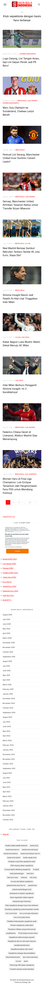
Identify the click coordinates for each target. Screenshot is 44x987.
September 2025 (9, 657)
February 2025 (8, 689)
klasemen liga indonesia (22, 901)
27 (30, 502)
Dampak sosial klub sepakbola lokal (21, 861)
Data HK (6, 834)
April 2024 (6, 736)
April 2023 (6, 792)
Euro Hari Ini (7, 582)
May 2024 (6, 731)
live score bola (11, 913)
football (36, 869)
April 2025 (6, 680)
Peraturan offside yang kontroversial (21, 929)
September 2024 (9, 712)
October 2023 (8, 764)
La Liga (27, 243)
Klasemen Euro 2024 (10, 591)
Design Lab (26, 982)
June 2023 (7, 782)
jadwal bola (32, 885)
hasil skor (30, 873)
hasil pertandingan (17, 873)
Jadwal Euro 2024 (9, 586)
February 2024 (8, 745)
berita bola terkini (13, 857)
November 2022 (9, 815)
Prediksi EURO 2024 (10, 573)
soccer (18, 961)
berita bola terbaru (11, 853)
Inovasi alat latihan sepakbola (22, 881)
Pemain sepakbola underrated (21, 925)
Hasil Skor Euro (8, 595)
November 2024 (9, 703)
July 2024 (6, 722)
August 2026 (7, 615)
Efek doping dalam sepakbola (22, 865)
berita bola (22, 100)
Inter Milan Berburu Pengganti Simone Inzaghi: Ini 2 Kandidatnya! (20, 389)
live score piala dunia (22, 917)
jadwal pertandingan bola (21, 889)
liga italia (25, 337)
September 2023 (9, 768)
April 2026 (6, 633)
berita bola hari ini (12, 850)
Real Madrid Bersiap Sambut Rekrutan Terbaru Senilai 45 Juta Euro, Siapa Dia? (21, 252)
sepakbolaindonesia (21, 945)
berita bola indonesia (30, 850)
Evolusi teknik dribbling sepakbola (17, 869)
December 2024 (9, 698)
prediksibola (10, 933)
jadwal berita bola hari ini (16, 885)
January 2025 (8, 694)
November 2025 (9, 647)
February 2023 (8, 801)
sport (26, 961)
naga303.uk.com (9, 517)
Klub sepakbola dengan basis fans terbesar (22, 905)
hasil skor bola (12, 877)
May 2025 (6, 675)
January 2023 (8, 806)
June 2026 (7, 624)
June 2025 (7, 671)
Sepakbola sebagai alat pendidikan (22, 953)
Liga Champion (30, 474)
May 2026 (6, 629)
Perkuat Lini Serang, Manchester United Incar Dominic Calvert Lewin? (21, 158)
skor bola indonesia (30, 957)
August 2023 (7, 773)
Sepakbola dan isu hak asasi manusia (22, 941)
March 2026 (7, 638)
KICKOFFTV (7, 600)
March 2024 (7, 740)
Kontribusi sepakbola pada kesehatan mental (21, 909)
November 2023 (9, 759)
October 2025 (8, 652)
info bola (33, 877)
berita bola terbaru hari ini (30, 853)
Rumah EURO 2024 (10, 559)
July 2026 (6, 619)
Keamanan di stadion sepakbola (22, 893)
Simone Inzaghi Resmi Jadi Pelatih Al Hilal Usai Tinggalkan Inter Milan (20, 298)
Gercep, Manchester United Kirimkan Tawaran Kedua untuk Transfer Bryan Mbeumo (20, 205)
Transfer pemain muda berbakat (22, 969)
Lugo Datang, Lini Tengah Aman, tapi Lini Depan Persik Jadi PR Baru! (21, 62)
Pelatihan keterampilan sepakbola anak (21, 921)
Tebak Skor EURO (9, 577)
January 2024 (8, 750)
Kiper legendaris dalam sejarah (21, 897)
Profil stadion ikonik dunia (27, 933)
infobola (24, 877)
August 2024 (7, 717)
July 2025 (6, 666)
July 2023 (6, 778)
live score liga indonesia (29, 913)
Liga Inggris (32, 100)
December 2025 (9, 643)
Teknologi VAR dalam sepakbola (22, 965)
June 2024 (7, 726)
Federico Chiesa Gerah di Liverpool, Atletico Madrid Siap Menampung (20, 436)
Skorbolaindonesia (13, 957)
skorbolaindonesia (28, 54)
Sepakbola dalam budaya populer (22, 937)
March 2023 (7, 796)
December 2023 (9, 754)
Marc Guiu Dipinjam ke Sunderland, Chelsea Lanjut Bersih (18, 111)
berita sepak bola (29, 857)
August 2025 (7, 661)
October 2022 (8, 820)
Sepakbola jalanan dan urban (22, 949)
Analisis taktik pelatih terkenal (16, 845)
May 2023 (6, 787)
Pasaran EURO (8, 568)
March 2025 (7, 685)
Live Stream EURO (9, 564)
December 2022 (9, 810)
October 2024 (8, 708)
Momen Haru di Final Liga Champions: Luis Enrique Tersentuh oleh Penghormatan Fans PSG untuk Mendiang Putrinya (20, 485)
